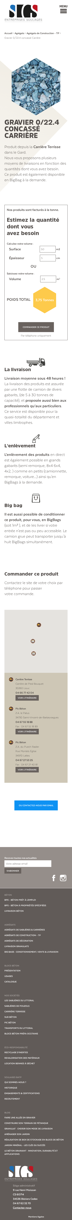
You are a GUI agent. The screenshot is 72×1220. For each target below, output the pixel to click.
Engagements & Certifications (22, 1093)
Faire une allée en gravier (19, 1117)
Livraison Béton (14, 911)
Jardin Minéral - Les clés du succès (24, 1145)
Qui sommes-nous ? (15, 1082)
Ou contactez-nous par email (36, 805)
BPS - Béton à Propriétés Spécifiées (25, 905)
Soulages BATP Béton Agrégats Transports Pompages (23, 13)
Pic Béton (10, 1022)
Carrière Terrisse (14, 1011)
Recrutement (12, 1099)
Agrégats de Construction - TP (22, 935)
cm (34, 258)
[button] (39, 625)
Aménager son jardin (17, 1134)
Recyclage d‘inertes (16, 1052)
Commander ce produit (36, 327)
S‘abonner (13, 871)
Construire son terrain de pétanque (26, 1123)
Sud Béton (10, 1017)
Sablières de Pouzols (17, 1006)
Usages (8, 976)
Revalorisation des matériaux (22, 1058)
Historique (10, 1087)
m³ (34, 279)
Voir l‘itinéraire (27, 698)
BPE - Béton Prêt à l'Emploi (20, 900)
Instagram (63, 878)
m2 (34, 249)
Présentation (12, 970)
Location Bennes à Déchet (19, 1063)
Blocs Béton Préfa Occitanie (21, 1033)
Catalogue (10, 981)
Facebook (53, 878)
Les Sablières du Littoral (19, 1000)
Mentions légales (36, 1216)
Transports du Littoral (18, 1028)
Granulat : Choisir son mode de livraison (28, 1128)
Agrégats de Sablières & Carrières (24, 929)
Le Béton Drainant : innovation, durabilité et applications (31, 1152)
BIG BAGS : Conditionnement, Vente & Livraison (31, 952)
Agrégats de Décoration (18, 940)
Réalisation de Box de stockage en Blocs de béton (34, 1139)
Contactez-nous (22, 1207)
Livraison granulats (16, 946)
